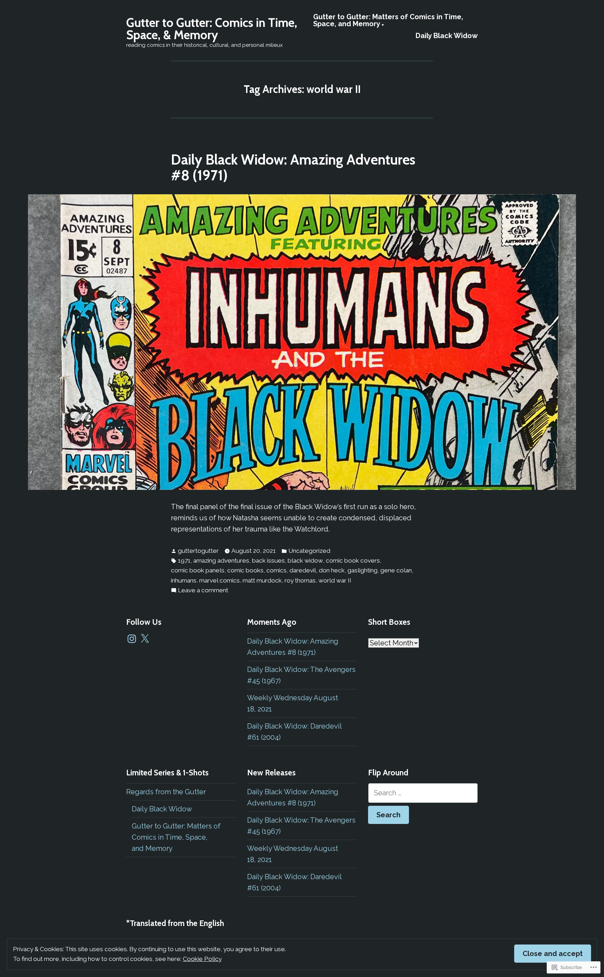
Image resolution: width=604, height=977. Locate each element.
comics (276, 570)
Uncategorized (309, 550)
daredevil (302, 570)
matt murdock (262, 580)
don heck (332, 570)
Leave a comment (203, 590)
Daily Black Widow (447, 35)
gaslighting (362, 570)
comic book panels (197, 570)
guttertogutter (198, 550)
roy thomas (300, 580)
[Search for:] (423, 793)
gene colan (396, 570)
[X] (144, 638)
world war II (334, 580)
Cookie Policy (202, 958)
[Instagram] (131, 638)
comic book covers (353, 560)
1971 (184, 560)
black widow (305, 560)
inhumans (183, 580)
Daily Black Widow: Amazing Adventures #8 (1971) (293, 167)
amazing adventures (221, 560)
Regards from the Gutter (166, 792)
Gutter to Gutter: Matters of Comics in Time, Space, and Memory (388, 20)
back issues (268, 560)
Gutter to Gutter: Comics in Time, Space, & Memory (211, 28)
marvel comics (219, 580)
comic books (245, 570)
